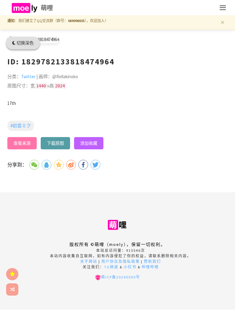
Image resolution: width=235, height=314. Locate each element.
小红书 (130, 267)
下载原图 (55, 143)
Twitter (28, 76)
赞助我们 (152, 261)
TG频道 (111, 267)
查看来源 (22, 143)
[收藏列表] (12, 274)
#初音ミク (20, 125)
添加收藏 (88, 143)
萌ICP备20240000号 (120, 277)
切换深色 (25, 43)
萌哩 (47, 8)
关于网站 (88, 261)
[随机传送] (12, 289)
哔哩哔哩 (150, 267)
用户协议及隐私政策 (120, 261)
